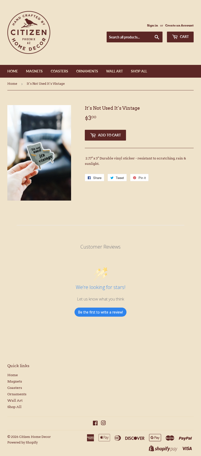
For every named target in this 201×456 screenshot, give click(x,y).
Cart (184, 37)
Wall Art (114, 71)
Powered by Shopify (22, 442)
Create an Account (179, 25)
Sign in (152, 25)
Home (12, 71)
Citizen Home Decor (35, 437)
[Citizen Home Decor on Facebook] (95, 424)
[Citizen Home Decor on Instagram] (103, 424)
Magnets (34, 71)
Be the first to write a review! (100, 312)
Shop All (139, 71)
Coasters (59, 71)
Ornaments (87, 71)
